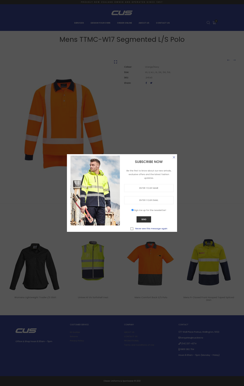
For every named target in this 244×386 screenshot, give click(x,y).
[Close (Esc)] (174, 157)
